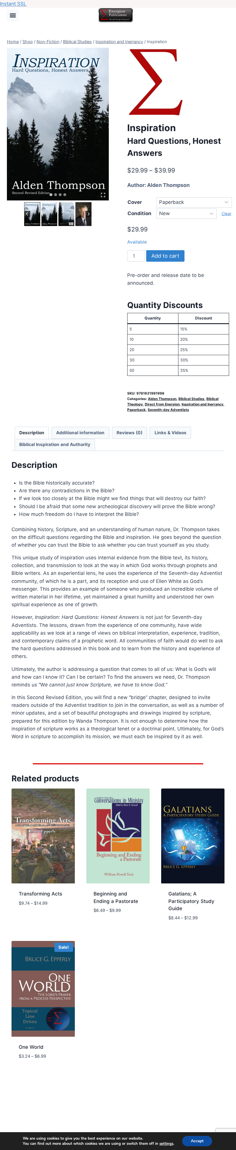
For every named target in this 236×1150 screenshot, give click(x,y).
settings (166, 1143)
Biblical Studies (191, 399)
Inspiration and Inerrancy (202, 404)
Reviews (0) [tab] (129, 432)
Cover (134, 202)
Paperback (136, 409)
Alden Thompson (168, 185)
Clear (226, 213)
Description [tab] (31, 432)
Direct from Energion (162, 404)
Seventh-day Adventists (168, 409)
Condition (139, 213)
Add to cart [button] (33, 920)
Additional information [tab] (80, 432)
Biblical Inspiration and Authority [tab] (54, 444)
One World (31, 1047)
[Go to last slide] (27, 214)
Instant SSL (13, 4)
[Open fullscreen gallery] (103, 195)
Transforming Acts (40, 894)
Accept (197, 1141)
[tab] (51, 194)
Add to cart (165, 256)
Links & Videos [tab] (170, 432)
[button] (32, 214)
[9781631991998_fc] (58, 124)
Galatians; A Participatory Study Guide (191, 901)
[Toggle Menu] (13, 15)
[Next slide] (88, 214)
